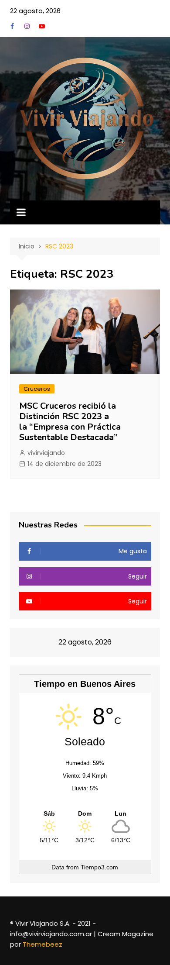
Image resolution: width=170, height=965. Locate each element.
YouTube (41, 26)
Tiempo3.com (99, 867)
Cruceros (37, 389)
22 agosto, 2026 (35, 10)
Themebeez (42, 944)
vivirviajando (46, 452)
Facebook (12, 26)
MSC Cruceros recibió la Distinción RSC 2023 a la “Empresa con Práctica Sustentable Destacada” (70, 421)
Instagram (27, 26)
